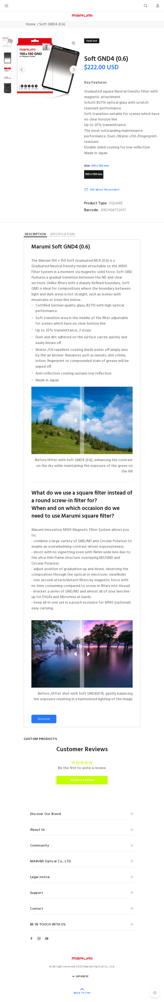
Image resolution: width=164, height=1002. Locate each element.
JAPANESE (82, 976)
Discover (44, 719)
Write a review (82, 780)
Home (31, 25)
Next (74, 69)
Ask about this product (105, 189)
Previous (22, 69)
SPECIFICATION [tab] (62, 235)
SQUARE (116, 203)
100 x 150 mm (93, 174)
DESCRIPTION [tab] (35, 235)
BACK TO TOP (82, 993)
